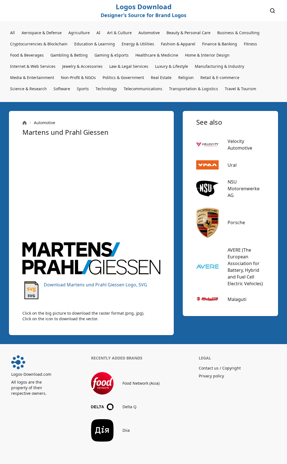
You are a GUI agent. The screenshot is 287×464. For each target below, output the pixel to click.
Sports (83, 88)
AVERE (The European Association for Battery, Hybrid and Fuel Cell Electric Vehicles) (245, 267)
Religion (186, 77)
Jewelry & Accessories (82, 66)
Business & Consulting (238, 32)
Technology (106, 88)
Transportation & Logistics (193, 88)
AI (98, 32)
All (12, 32)
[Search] (272, 10)
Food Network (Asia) (140, 383)
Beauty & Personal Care (188, 32)
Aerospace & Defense (42, 32)
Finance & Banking (219, 44)
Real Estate (161, 77)
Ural (232, 165)
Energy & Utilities (138, 44)
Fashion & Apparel (178, 44)
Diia (126, 430)
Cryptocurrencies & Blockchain (39, 44)
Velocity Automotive (240, 144)
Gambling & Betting (69, 55)
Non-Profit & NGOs (78, 77)
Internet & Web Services (32, 66)
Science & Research (28, 88)
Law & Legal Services (128, 66)
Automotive (149, 32)
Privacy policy (211, 376)
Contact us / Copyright (220, 368)
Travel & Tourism (240, 88)
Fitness (250, 44)
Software (62, 88)
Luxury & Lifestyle (171, 66)
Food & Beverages (27, 55)
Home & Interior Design (207, 55)
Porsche (236, 222)
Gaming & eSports (111, 55)
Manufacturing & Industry (219, 66)
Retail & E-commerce (219, 77)
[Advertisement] (91, 189)
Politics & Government (123, 77)
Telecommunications (143, 88)
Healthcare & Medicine (156, 55)
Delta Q (129, 406)
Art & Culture (119, 32)
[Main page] (24, 123)
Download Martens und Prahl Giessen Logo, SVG (95, 285)
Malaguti (237, 299)
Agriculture (79, 32)
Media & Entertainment (32, 77)
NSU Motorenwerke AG (244, 188)
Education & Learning (94, 44)
